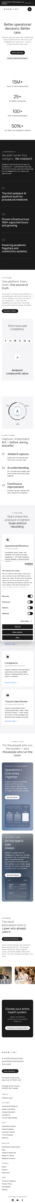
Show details (25, 621)
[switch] (30, 602)
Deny (17, 637)
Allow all (17, 626)
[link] (13, 875)
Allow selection (17, 632)
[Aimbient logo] (11, 9)
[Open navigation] (30, 9)
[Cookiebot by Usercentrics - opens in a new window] (25, 564)
